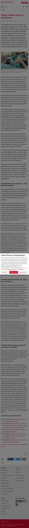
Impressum (21, 269)
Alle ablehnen (14, 272)
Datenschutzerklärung (10, 269)
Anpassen (4, 272)
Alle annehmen (23, 272)
